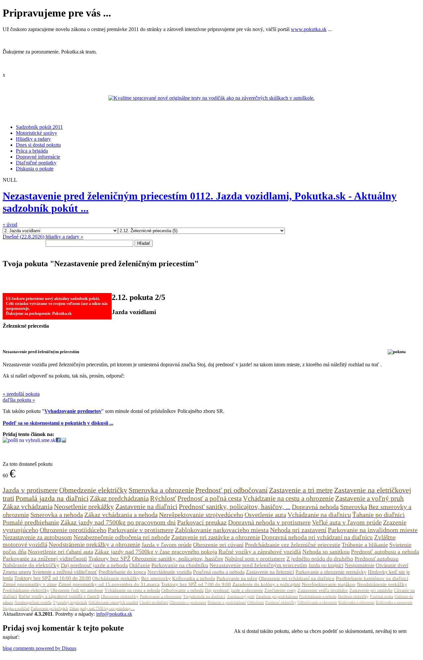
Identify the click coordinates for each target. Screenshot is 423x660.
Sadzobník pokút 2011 (39, 127)
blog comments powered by (39, 648)
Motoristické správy (36, 133)
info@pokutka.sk (114, 614)
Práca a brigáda (32, 151)
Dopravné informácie (38, 157)
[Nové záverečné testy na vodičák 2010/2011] (211, 98)
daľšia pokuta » (19, 400)
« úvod (10, 224)
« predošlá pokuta (21, 394)
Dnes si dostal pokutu (38, 145)
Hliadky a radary (33, 139)
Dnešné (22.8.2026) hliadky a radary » (43, 236)
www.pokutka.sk (309, 29)
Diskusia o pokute (35, 168)
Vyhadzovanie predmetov (72, 411)
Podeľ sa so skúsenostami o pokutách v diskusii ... (58, 423)
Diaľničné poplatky (36, 162)
